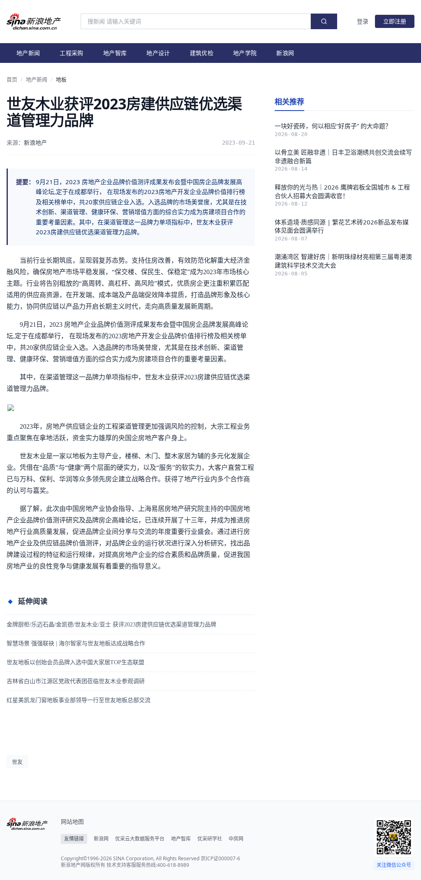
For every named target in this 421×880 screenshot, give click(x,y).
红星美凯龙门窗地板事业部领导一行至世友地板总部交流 (78, 700)
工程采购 (71, 53)
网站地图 (72, 821)
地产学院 (245, 53)
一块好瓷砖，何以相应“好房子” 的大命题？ (333, 126)
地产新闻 (28, 53)
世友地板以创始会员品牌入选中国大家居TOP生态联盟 (75, 662)
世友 (17, 761)
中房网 (236, 839)
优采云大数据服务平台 (139, 839)
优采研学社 (209, 839)
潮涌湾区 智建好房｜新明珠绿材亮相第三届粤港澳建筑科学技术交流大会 (343, 260)
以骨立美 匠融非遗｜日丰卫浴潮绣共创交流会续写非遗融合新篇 (343, 156)
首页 (12, 79)
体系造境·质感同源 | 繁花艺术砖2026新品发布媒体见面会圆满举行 (342, 226)
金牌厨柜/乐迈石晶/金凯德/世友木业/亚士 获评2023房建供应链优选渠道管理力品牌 (111, 624)
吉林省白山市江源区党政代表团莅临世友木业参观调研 (76, 681)
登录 (362, 21)
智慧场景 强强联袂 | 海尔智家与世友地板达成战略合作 (76, 643)
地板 (61, 79)
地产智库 (115, 53)
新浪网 (285, 53)
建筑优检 (201, 53)
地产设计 (158, 53)
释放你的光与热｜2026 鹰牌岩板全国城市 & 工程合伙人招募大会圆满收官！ (342, 191)
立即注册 (394, 21)
